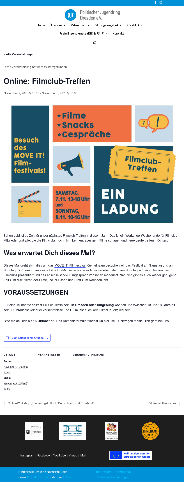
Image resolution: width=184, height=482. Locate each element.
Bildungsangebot (106, 25)
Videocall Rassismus (163, 403)
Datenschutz (123, 472)
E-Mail (67, 477)
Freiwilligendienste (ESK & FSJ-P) (82, 33)
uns (166, 320)
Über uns (56, 25)
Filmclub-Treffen (74, 235)
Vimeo (73, 455)
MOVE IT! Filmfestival (70, 265)
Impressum (103, 472)
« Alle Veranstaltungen (19, 54)
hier (106, 320)
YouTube (59, 455)
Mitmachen (78, 25)
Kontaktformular (38, 477)
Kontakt (118, 33)
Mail (83, 455)
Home (41, 25)
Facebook (43, 455)
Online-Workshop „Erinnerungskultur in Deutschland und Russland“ (50, 403)
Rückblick (133, 25)
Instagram (27, 455)
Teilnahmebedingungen (113, 477)
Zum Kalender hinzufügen (28, 338)
